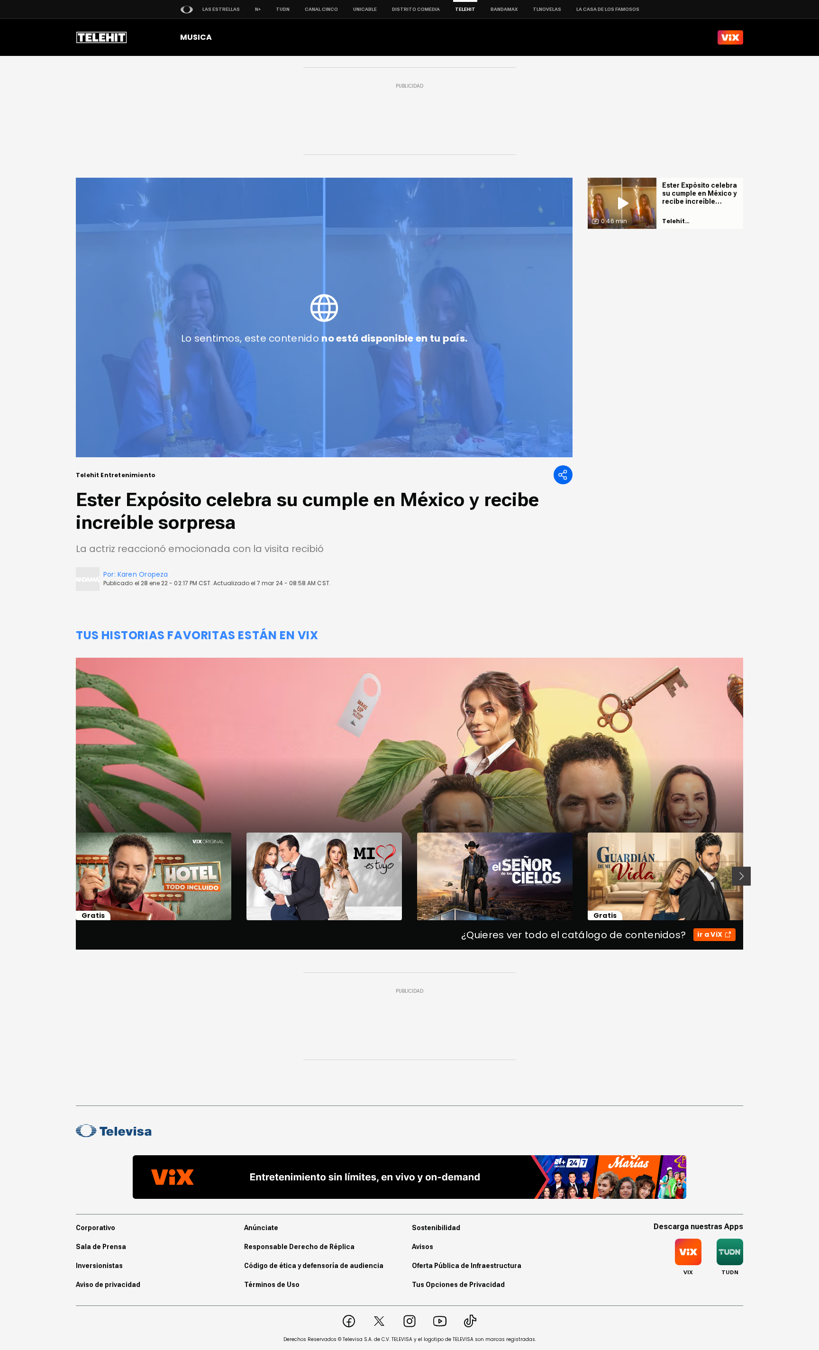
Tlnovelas (547, 9)
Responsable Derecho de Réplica (299, 1246)
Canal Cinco (321, 9)
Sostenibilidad (436, 1228)
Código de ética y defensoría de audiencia (313, 1265)
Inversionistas (99, 1265)
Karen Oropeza (143, 574)
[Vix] (730, 37)
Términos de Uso (272, 1284)
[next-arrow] (741, 876)
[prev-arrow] (70, 876)
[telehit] (101, 37)
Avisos (422, 1246)
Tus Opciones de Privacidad (458, 1284)
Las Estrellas (221, 9)
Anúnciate (261, 1228)
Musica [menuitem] (196, 37)
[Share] (563, 474)
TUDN (283, 9)
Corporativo (95, 1228)
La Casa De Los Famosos (607, 9)
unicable (365, 9)
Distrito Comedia (416, 9)
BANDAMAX (504, 9)
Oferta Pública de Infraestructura (466, 1265)
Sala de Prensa (101, 1246)
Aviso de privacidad (108, 1284)
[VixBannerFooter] (409, 1177)
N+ (258, 9)
